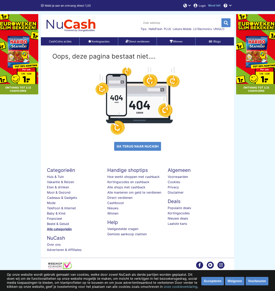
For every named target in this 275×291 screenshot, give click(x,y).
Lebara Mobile (182, 29)
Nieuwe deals (178, 218)
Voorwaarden (178, 177)
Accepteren (212, 281)
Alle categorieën (59, 229)
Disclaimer (176, 192)
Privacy (173, 187)
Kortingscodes (179, 213)
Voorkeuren (257, 281)
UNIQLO (218, 29)
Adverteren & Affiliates (64, 250)
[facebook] (199, 265)
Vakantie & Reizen (60, 182)
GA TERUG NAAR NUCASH (138, 146)
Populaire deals (179, 208)
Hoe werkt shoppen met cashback (133, 177)
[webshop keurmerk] (60, 268)
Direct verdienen (119, 198)
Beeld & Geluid (58, 224)
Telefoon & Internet (61, 208)
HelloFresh (155, 29)
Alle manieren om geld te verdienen (134, 192)
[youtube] (210, 265)
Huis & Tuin (55, 177)
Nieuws (112, 208)
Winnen (112, 213)
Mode (51, 203)
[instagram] (221, 265)
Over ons (54, 244)
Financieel (54, 219)
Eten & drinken (58, 187)
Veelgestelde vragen (122, 229)
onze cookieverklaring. (181, 287)
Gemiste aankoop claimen (127, 234)
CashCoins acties (60, 41)
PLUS (167, 29)
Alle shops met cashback (126, 187)
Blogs (217, 41)
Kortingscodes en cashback (128, 182)
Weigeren (234, 281)
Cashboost (115, 203)
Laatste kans (177, 224)
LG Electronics (202, 29)
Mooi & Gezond (58, 192)
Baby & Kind (56, 213)
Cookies (174, 182)
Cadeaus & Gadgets (62, 198)
